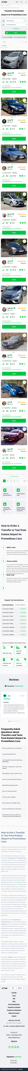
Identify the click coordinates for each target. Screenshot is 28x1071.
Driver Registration (14, 1004)
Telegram (19, 1023)
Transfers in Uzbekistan (14, 1010)
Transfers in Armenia (14, 1007)
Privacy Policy (13, 1062)
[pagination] (1, 481)
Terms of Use (13, 1060)
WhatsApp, (9, 1023)
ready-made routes (19, 882)
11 (24, 481)
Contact (14, 1016)
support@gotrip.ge (14, 1037)
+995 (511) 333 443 (14, 1020)
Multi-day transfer (14, 1013)
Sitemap (20, 1069)
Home (2, 5)
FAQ (14, 998)
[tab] (14, 748)
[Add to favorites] (24, 53)
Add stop (16, 28)
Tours (14, 995)
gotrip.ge (14, 1041)
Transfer (8, 5)
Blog (14, 1001)
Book (14, 92)
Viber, (14, 1023)
